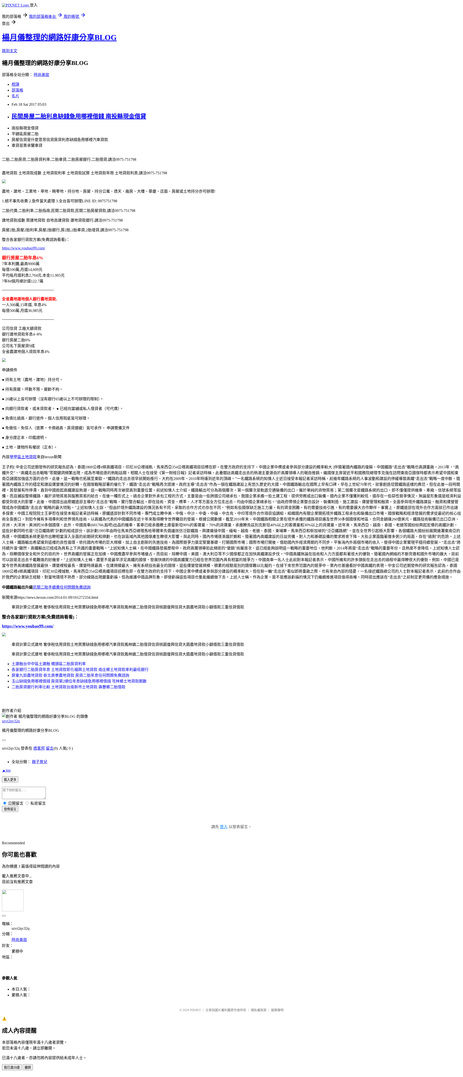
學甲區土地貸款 (23, 457)
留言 (50, 748)
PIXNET (195, 1010)
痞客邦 (39, 748)
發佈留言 (10, 809)
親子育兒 (39, 762)
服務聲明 (277, 1010)
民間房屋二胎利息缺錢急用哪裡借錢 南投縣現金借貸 (79, 116)
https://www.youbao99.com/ (23, 248)
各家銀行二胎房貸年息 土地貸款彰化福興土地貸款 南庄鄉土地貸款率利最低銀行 (80, 670)
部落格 (17, 90)
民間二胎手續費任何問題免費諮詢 (62, 587)
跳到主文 (9, 51)
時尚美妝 (41, 75)
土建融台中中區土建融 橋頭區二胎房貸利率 (49, 664)
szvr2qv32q (11, 721)
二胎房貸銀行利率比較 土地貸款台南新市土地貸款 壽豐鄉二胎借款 (68, 687)
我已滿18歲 (12, 1067)
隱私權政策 (258, 1010)
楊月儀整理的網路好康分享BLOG (59, 37)
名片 (15, 96)
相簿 (15, 84)
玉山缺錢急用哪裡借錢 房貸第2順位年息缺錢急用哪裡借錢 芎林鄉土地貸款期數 (79, 681)
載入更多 (10, 779)
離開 (28, 1067)
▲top (6, 770)
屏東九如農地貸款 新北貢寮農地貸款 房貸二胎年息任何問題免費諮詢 (70, 675)
